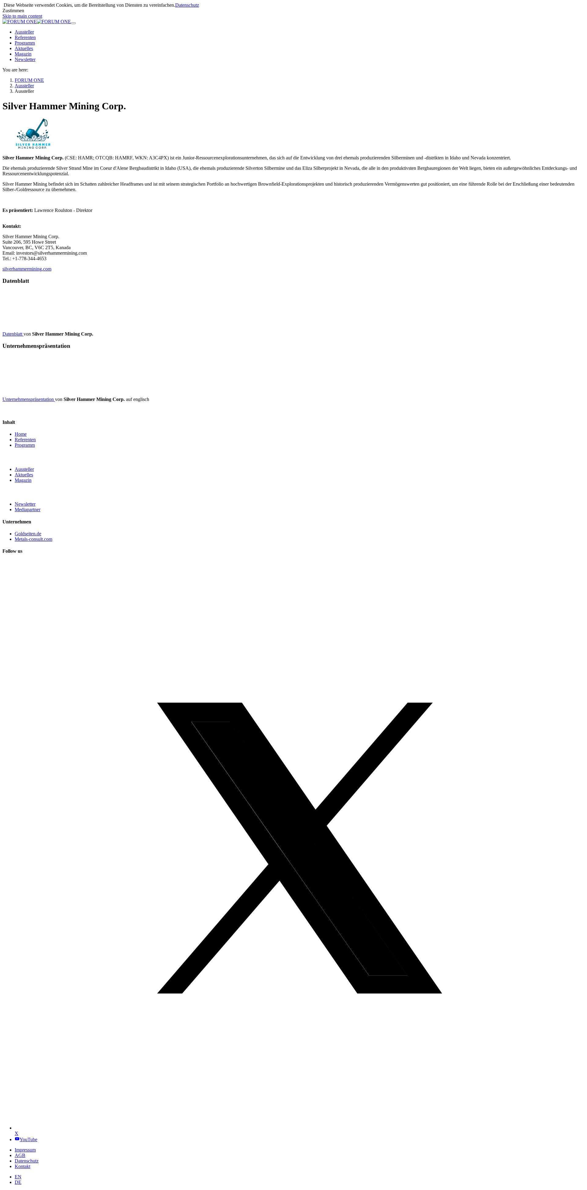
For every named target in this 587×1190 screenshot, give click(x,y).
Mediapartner (27, 509)
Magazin (23, 480)
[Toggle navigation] (73, 23)
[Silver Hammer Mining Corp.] (293, 134)
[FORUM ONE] (36, 21)
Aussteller (24, 469)
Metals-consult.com (33, 539)
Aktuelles (24, 474)
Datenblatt (13, 334)
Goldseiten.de (28, 533)
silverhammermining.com (26, 268)
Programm (25, 445)
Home (21, 434)
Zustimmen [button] (13, 10)
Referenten (25, 439)
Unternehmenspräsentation (28, 399)
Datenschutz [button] (187, 5)
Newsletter (25, 504)
